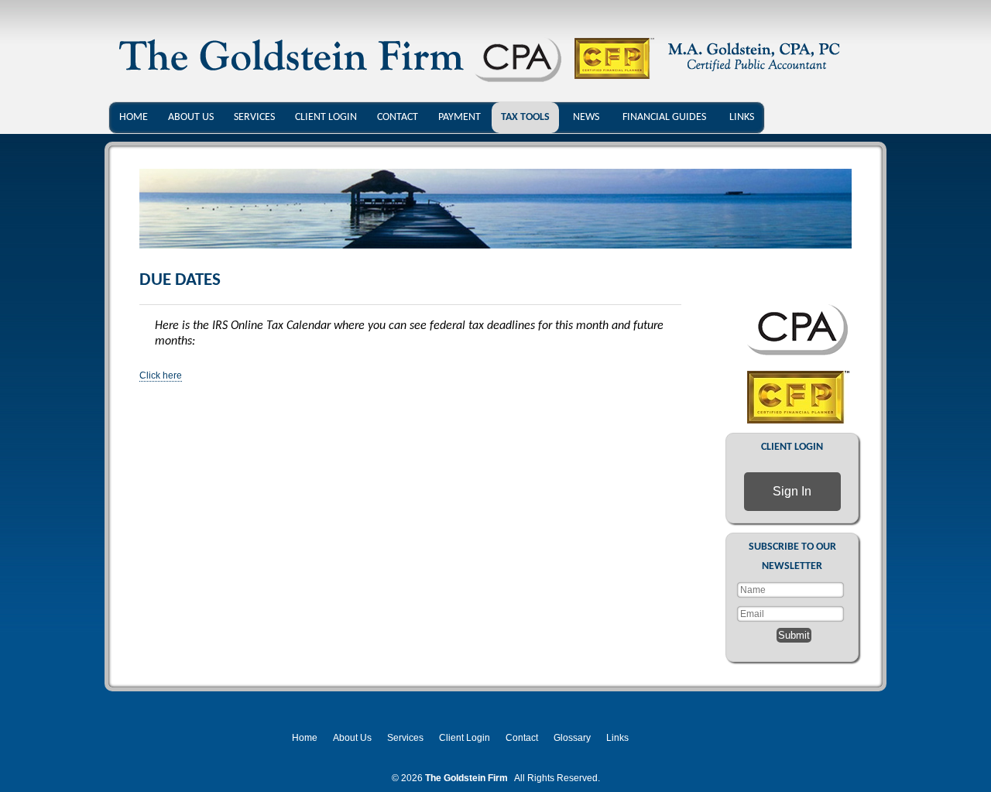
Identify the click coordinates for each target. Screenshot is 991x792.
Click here (160, 375)
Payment (459, 117)
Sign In (792, 491)
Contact (397, 117)
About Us (191, 117)
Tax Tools (525, 117)
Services (254, 117)
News (586, 117)
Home (133, 117)
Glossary (572, 737)
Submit (794, 635)
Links (741, 117)
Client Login (326, 117)
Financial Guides (664, 117)
